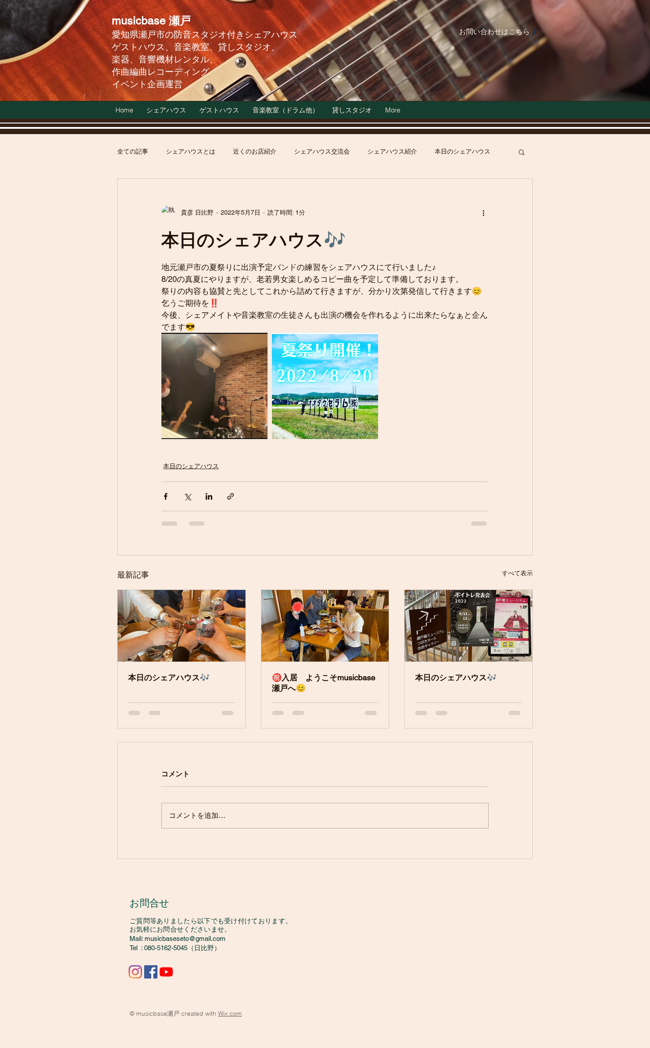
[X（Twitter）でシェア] (187, 496)
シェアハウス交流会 (322, 151)
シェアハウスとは (190, 151)
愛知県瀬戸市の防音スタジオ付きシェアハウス (205, 34)
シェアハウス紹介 (392, 151)
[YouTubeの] (166, 972)
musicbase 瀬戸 (151, 20)
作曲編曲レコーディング (160, 71)
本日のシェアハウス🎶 (169, 677)
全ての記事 (132, 151)
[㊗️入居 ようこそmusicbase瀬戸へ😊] (325, 626)
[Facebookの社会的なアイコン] (150, 972)
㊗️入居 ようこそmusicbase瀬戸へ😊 (323, 683)
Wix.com (230, 1013)
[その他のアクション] (483, 212)
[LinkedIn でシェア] (209, 496)
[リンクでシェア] (230, 496)
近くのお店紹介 (254, 151)
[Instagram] (135, 972)
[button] (521, 151)
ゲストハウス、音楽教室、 (165, 46)
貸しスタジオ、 (249, 46)
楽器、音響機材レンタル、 (165, 59)
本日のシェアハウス (462, 151)
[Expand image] (214, 386)
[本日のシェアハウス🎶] (181, 626)
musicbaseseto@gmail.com (185, 938)
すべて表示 (517, 573)
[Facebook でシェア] (165, 496)
